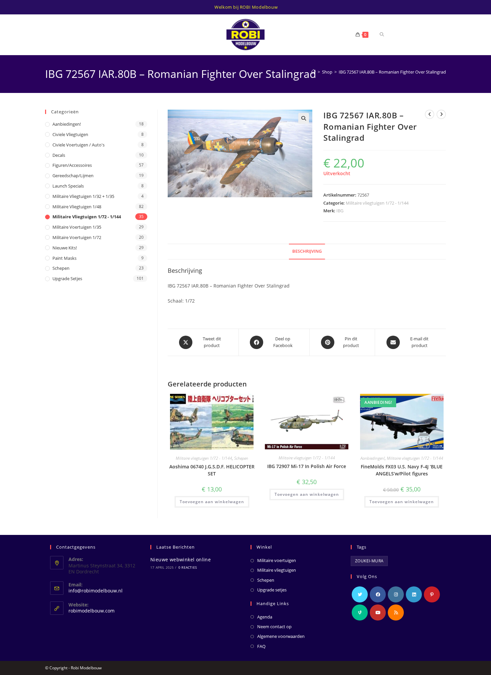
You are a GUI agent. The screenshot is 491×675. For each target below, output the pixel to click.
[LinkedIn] (414, 594)
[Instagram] (396, 594)
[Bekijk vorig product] (429, 114)
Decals (58, 155)
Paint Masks (64, 258)
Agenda (264, 617)
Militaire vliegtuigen (276, 570)
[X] (360, 594)
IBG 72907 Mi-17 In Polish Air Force (306, 466)
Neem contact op (274, 627)
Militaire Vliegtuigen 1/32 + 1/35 (83, 196)
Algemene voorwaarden (281, 636)
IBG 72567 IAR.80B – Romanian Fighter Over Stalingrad (392, 72)
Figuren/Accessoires (72, 165)
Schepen (241, 458)
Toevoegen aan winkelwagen (212, 501)
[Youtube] (378, 612)
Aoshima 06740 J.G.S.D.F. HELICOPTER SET (212, 470)
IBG (339, 211)
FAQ (261, 646)
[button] (303, 118)
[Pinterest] (432, 594)
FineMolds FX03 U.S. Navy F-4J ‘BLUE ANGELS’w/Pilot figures (402, 470)
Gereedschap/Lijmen (73, 176)
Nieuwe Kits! (64, 248)
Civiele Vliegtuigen (70, 134)
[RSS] (396, 612)
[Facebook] (378, 594)
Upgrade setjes (67, 278)
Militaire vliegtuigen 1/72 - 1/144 (377, 203)
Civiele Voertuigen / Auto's (78, 145)
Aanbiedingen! (372, 458)
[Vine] (360, 612)
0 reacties (187, 567)
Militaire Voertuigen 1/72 (76, 237)
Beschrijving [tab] (307, 251)
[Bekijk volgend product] (441, 114)
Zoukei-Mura (369, 561)
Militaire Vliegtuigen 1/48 (76, 207)
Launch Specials (68, 186)
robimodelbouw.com (91, 610)
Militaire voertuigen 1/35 (76, 227)
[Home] (313, 72)
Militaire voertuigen (276, 560)
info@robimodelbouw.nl (95, 590)
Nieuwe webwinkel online (180, 559)
